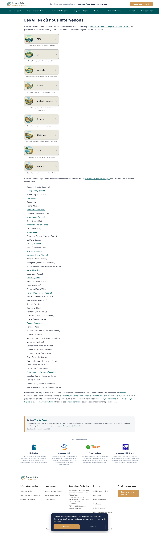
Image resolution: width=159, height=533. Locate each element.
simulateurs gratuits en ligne (97, 178)
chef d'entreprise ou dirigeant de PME (106, 26)
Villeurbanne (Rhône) (36, 217)
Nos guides (98, 11)
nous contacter (74, 402)
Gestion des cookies (27, 500)
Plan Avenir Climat (46, 402)
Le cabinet (131, 11)
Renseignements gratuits (141, 4)
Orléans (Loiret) (33, 277)
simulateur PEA (123, 396)
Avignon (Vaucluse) (35, 323)
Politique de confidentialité (30, 495)
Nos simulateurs (114, 11)
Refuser (93, 527)
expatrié (126, 26)
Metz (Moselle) (33, 270)
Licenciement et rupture (58, 11)
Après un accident (13, 11)
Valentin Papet (40, 420)
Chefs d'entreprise (99, 500)
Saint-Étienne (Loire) (36, 209)
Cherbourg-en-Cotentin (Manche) (41, 372)
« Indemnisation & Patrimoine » (71, 426)
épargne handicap (108, 399)
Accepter (66, 527)
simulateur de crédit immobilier (75, 396)
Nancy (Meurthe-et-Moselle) (39, 293)
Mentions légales (26, 491)
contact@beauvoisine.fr (53, 491)
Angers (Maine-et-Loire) (37, 225)
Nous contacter (147, 11)
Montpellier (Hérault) (36, 191)
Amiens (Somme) (34, 251)
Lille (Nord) (31, 198)
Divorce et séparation (34, 11)
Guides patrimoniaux (100, 491)
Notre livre (97, 495)
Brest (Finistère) (34, 244)
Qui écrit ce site (99, 508)
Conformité (97, 504)
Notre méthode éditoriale (102, 512)
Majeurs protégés (81, 11)
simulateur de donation (102, 396)
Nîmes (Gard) (32, 232)
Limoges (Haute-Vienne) (37, 255)
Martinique (124, 393)
